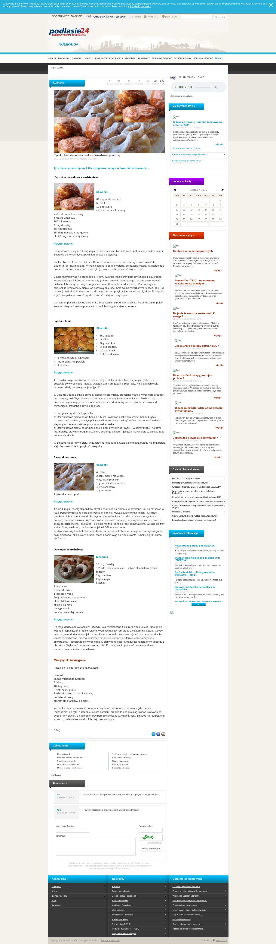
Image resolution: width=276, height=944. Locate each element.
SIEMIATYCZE (143, 58)
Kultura (55, 891)
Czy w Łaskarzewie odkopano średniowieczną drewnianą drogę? (198, 507)
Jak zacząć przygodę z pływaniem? (195, 437)
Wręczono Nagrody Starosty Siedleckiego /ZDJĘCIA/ (196, 487)
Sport (54, 900)
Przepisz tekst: (146, 826)
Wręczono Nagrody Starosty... (186, 896)
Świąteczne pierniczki (66, 761)
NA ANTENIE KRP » (184, 106)
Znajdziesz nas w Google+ (124, 933)
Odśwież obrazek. (154, 843)
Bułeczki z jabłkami (120, 768)
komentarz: (61, 836)
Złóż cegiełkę (118, 910)
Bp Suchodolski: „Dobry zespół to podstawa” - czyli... (195, 573)
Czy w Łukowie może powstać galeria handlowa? (194, 516)
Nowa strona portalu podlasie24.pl (195, 545)
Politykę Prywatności (140, 6)
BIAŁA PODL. (64, 58)
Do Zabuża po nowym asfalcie (186, 479)
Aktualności (57, 905)
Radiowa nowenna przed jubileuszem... (190, 155)
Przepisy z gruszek (120, 764)
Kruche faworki (64, 754)
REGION (178, 58)
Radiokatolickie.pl (120, 919)
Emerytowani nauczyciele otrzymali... (189, 910)
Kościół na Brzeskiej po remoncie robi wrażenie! (194, 520)
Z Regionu (56, 886)
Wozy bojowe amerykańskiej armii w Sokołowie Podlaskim (193, 492)
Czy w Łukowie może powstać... (187, 924)
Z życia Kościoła (59, 896)
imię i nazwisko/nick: (65, 826)
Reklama (116, 886)
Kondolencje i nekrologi (122, 915)
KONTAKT (208, 58)
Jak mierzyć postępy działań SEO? (197, 345)
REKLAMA (198, 58)
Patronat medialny (120, 900)
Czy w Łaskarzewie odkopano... (187, 915)
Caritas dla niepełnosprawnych (193, 250)
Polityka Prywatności (110, 940)
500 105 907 (76, 16)
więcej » (219, 144)
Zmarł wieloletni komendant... (186, 905)
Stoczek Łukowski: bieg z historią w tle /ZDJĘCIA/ (197, 559)
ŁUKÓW (96, 58)
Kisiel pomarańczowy (121, 757)
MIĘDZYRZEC (107, 58)
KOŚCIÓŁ (187, 58)
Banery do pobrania (121, 891)
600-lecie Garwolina (181, 512)
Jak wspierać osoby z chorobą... (187, 148)
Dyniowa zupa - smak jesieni (69, 768)
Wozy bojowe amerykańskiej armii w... (190, 900)
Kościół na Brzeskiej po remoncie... (188, 929)
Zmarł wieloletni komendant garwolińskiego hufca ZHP (196, 497)
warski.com (221, 940)
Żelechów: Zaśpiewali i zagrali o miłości (198, 601)
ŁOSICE (87, 58)
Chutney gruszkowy (121, 761)
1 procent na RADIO (121, 924)
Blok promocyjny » (184, 235)
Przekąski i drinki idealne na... (70, 757)
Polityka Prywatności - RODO (125, 929)
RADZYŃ (119, 58)
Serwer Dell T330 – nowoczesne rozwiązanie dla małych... (195, 282)
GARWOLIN (77, 58)
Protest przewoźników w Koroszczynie (190, 483)
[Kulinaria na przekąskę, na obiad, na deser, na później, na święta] (69, 44)
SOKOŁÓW (157, 58)
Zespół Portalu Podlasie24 (124, 896)
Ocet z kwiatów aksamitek (68, 764)
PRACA (218, 58)
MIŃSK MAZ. (130, 58)
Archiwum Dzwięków (121, 905)
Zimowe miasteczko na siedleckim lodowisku (195, 588)
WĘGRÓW (167, 58)
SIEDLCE (52, 58)
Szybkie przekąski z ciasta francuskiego (129, 754)
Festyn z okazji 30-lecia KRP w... (187, 161)
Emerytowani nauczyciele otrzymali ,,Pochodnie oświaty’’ (198, 501)
